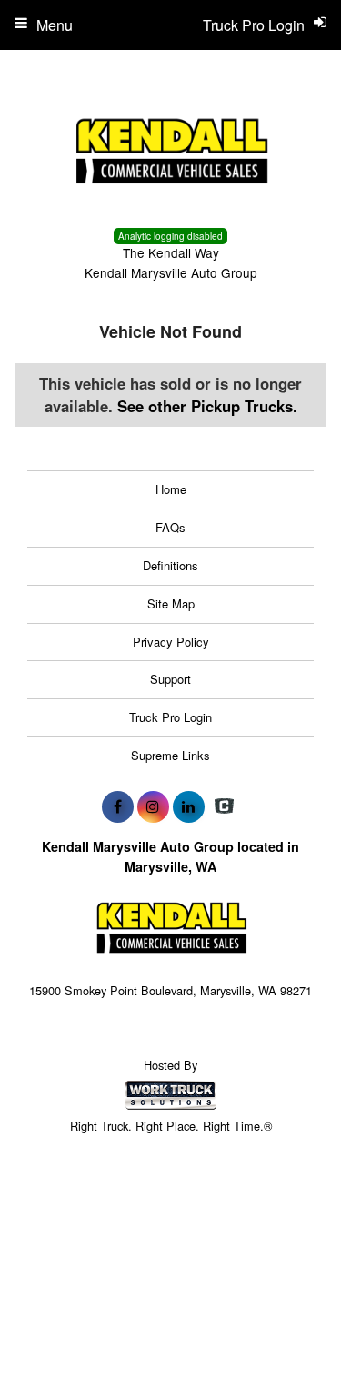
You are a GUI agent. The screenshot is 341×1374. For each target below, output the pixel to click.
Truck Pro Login (170, 717)
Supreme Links (170, 755)
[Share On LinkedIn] (189, 806)
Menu (54, 25)
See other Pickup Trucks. (207, 406)
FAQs (170, 527)
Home (170, 489)
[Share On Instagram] (153, 806)
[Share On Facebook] (118, 806)
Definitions (170, 565)
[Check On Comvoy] (224, 806)
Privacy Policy (171, 641)
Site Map (171, 603)
